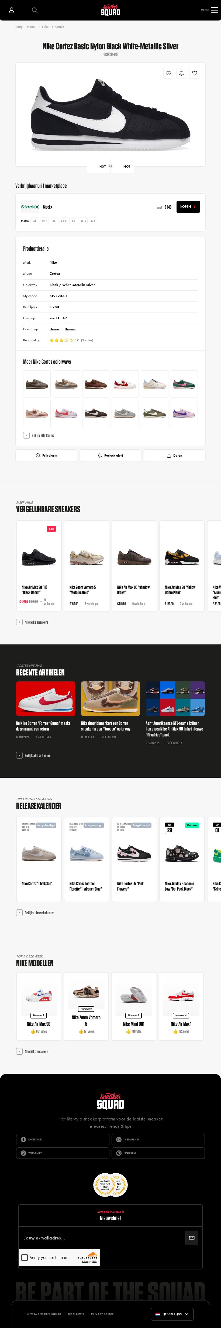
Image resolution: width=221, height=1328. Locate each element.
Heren (54, 329)
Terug (19, 27)
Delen (177, 455)
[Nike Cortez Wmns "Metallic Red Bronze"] (36, 413)
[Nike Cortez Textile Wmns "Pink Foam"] (66, 413)
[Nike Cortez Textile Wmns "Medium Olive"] (154, 413)
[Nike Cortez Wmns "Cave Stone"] (36, 384)
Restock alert (113, 455)
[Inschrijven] (191, 1238)
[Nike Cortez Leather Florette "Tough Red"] (125, 384)
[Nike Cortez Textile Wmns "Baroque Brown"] (95, 413)
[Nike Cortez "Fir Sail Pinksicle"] (184, 384)
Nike (45, 27)
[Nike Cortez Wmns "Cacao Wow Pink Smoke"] (95, 384)
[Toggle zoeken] (34, 10)
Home (31, 27)
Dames (70, 329)
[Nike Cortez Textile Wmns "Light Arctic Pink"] (184, 413)
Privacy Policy (102, 1314)
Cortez (59, 27)
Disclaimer (76, 1314)
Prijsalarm (49, 455)
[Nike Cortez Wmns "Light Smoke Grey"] (125, 413)
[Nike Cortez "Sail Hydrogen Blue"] (154, 384)
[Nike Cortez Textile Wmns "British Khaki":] (66, 384)
